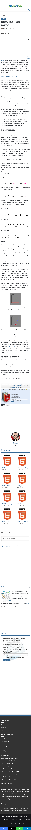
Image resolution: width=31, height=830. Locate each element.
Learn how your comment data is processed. (14, 546)
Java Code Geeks (5, 741)
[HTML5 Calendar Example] (23, 496)
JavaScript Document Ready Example (10, 771)
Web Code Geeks (5, 746)
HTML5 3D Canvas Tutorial (6, 468)
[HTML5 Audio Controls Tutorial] (23, 514)
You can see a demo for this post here (11, 76)
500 (21, 593)
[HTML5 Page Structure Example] (23, 478)
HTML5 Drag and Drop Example (8, 776)
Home (3, 15)
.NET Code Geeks (5, 738)
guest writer (21, 605)
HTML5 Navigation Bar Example (22, 468)
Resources (3, 730)
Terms (16, 400)
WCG (27, 603)
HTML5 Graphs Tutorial (5, 486)
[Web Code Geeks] (15, 5)
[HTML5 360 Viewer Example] (8, 496)
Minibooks (3, 727)
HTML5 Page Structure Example (22, 486)
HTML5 (8, 15)
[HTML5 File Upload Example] (8, 514)
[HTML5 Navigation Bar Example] (23, 460)
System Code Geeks (6, 744)
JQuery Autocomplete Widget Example (10, 760)
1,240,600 (17, 591)
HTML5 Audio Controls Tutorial (22, 522)
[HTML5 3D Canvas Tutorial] (8, 460)
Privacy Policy (19, 400)
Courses (3, 724)
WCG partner (17, 385)
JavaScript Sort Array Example (8, 768)
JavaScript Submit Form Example (9, 779)
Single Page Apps (5, 755)
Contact (28, 819)
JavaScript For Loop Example (8, 763)
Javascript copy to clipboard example (9, 758)
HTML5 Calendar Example (21, 504)
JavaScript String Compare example (9, 774)
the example (12, 346)
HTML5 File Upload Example (6, 522)
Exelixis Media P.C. (6, 819)
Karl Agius (5, 28)
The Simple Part (15, 387)
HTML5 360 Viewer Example (7, 504)
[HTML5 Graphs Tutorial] (8, 478)
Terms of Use (14, 819)
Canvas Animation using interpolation (18, 384)
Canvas (7, 405)
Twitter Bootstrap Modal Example (8, 766)
